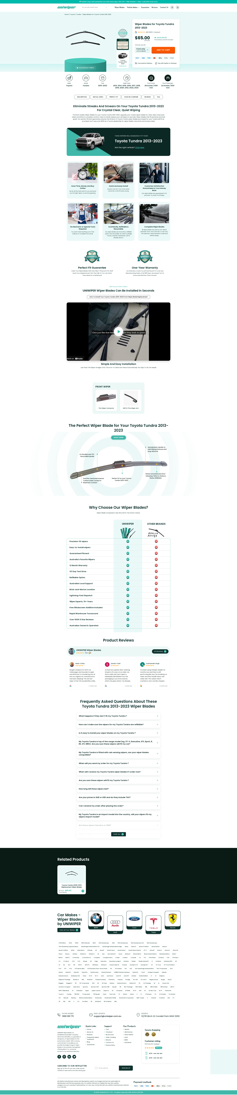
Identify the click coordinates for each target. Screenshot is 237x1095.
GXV (171, 968)
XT (173, 998)
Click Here (139, 147)
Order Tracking (111, 1037)
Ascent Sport (122, 950)
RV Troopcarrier (84, 983)
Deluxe (85, 961)
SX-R (134, 990)
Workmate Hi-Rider (110, 998)
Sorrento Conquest (64, 987)
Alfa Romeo (129, 1032)
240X (70, 943)
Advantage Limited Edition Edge (112, 946)
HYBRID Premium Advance (122, 972)
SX (112, 990)
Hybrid (61, 972)
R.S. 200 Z (144, 979)
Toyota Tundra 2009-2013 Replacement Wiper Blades (71, 886)
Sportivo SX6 (95, 987)
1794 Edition (62, 943)
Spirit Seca (76, 987)
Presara (120, 979)
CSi (145, 957)
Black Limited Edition (150, 954)
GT (152, 965)
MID (83, 979)
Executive (103, 961)
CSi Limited (152, 957)
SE (154, 983)
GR (74, 965)
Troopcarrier (86, 994)
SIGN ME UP (126, 1068)
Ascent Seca (111, 950)
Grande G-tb (134, 965)
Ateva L (67, 954)
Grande (124, 965)
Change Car (122, 66)
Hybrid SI (135, 972)
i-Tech (143, 972)
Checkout (109, 1032)
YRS (64, 1001)
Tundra (78, 14)
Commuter (75, 957)
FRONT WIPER (118, 437)
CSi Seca (161, 957)
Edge (96, 961)
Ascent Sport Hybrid (134, 950)
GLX (69, 965)
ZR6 (115, 1001)
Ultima (125, 994)
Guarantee (145, 7)
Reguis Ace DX (154, 979)
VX (155, 994)
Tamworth (168, 990)
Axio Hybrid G (112, 954)
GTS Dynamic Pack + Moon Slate (97, 968)
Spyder (114, 987)
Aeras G (133, 946)
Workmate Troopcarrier (126, 998)
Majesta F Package (64, 979)
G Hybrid (158, 961)
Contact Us (164, 7)
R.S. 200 (135, 979)
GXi (126, 968)
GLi (64, 965)
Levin (102, 976)
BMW (126, 1040)
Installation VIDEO (86, 68)
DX (91, 961)
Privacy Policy (110, 1045)
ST (73, 990)
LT (151, 976)
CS (140, 957)
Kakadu (164, 972)
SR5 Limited (163, 987)
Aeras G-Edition (144, 946)
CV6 (73, 961)
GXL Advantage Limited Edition (144, 968)
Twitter (74, 1057)
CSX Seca (175, 957)
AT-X (145, 950)
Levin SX (118, 976)
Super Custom (96, 990)
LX (155, 976)
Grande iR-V (144, 965)
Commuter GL (86, 957)
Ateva (60, 954)
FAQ (158, 97)
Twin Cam (112, 994)
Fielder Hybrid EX (144, 961)
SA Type (104, 983)
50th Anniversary (123, 943)
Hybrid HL (84, 972)
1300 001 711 (68, 1016)
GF (176, 961)
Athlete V (92, 954)
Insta (64, 1057)
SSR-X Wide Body (64, 990)
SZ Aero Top (152, 990)
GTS (70, 968)
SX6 (140, 990)
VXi (60, 998)
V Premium (148, 994)
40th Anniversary (104, 943)
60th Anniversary (152, 943)
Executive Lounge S (115, 961)
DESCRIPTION (82, 97)
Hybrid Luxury (94, 972)
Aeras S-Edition (63, 950)
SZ (145, 990)
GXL (131, 968)
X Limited (162, 998)
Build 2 (61, 957)
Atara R (152, 950)
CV (59, 961)
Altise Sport (80, 950)
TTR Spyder (96, 994)
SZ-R (160, 990)
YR (59, 1001)
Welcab (66, 998)
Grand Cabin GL (114, 965)
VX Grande (162, 994)
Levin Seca (110, 976)
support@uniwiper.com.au (107, 1016)
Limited (134, 976)
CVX (78, 961)
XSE (168, 998)
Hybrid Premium (106, 972)
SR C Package (128, 987)
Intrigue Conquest (153, 972)
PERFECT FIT (114, 97)
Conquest (97, 957)
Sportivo (85, 987)
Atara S (159, 950)
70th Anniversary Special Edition (68, 946)
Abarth (127, 1029)
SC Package (147, 983)
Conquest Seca (107, 957)
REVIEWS (148, 97)
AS (96, 950)
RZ (98, 983)
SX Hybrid (119, 990)
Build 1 (174, 954)
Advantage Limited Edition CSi (90, 946)
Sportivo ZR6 (105, 987)
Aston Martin (129, 1035)
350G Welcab (85, 943)
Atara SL (167, 950)
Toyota (72, 14)
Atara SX (175, 950)
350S (94, 943)
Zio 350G (85, 1001)
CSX (168, 957)
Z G (78, 1001)
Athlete (75, 954)
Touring (69, 994)
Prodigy (127, 979)
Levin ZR (126, 976)
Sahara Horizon (121, 983)
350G (76, 943)
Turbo (104, 994)
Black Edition (137, 954)
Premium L (112, 979)
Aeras (126, 946)
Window (73, 998)
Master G (76, 979)
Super (87, 990)
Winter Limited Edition (85, 998)
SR (120, 987)
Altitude (89, 950)
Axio (103, 954)
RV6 (93, 983)
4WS (113, 943)
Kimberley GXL (75, 976)
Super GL (106, 990)
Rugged (61, 983)
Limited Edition (143, 976)
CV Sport (66, 961)
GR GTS (87, 965)
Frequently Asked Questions (93, 1038)
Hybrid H (76, 972)
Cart (178, 7)
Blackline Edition (164, 954)
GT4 (60, 968)
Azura (120, 954)
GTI (65, 968)
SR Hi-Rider (138, 987)
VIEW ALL (116, 834)
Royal (169, 979)
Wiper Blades (120, 7)
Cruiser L (125, 957)
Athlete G (83, 954)
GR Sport (104, 965)
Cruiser (117, 957)
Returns (108, 1040)
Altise (72, 950)
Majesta (161, 976)
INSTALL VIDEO (98, 97)
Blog (88, 1042)
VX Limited (172, 994)
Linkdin (69, 1057)
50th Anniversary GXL (137, 943)
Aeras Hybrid (155, 946)
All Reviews (158, 651)
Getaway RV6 (168, 961)
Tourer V (61, 994)
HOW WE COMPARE (131, 97)
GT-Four (158, 965)
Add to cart (163, 50)
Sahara (112, 983)
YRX (69, 1001)
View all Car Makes (67, 930)
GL (59, 965)
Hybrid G (68, 972)
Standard (79, 990)
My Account (172, 7)
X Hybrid (153, 998)
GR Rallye (95, 965)
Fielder (134, 961)
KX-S (96, 976)
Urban (132, 994)
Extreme (126, 961)
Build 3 (68, 957)
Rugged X (69, 983)
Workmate (98, 998)
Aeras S (164, 946)
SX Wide (127, 990)
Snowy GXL (165, 983)
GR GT (80, 965)
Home (67, 14)
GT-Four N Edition (169, 965)
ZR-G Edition (107, 1001)
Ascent (102, 950)
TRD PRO (76, 994)
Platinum (89, 979)
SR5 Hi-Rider (153, 987)
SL (158, 983)
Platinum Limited (100, 979)
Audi (126, 1037)
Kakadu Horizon (63, 976)
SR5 (146, 987)
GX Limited (118, 968)
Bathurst (127, 954)
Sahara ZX (132, 983)
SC (139, 983)
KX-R (90, 976)
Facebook (59, 1057)
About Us (90, 1032)
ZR (91, 1001)
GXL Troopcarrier (162, 968)
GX (111, 968)
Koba (84, 976)
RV (76, 983)
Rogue (163, 979)
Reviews (155, 7)
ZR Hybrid (98, 1001)
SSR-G (172, 987)
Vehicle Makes (132, 7)
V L (141, 994)
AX (98, 954)
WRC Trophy (140, 998)
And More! (128, 1042)
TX (119, 994)
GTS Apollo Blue (79, 968)
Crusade (133, 957)
